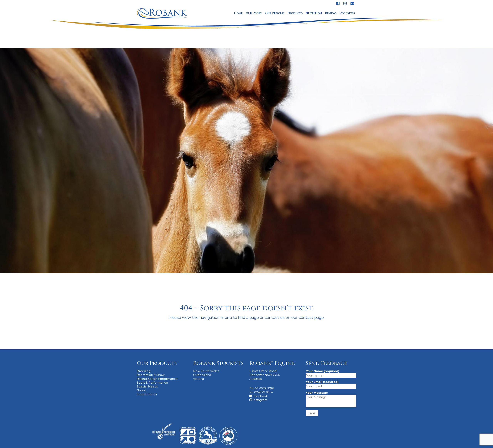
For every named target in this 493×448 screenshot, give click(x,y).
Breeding (143, 371)
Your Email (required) (322, 382)
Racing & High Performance (157, 379)
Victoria (198, 379)
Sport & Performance (152, 382)
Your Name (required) (322, 371)
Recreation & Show (150, 375)
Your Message (317, 392)
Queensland (202, 375)
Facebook (260, 396)
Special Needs (147, 386)
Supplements (147, 394)
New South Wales (206, 371)
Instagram (259, 400)
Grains (141, 390)
